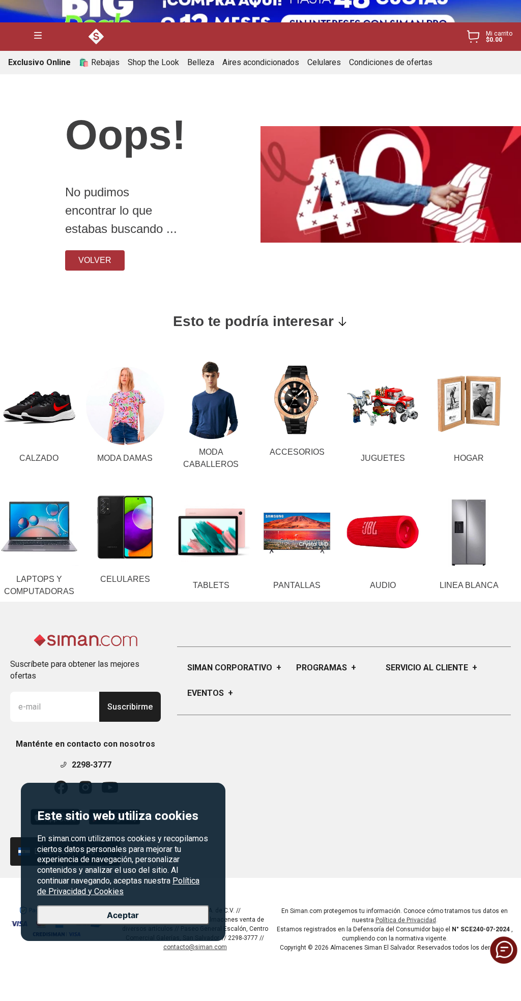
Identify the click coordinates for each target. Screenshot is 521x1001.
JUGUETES (383, 458)
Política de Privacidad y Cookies (118, 886)
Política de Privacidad (405, 920)
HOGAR (469, 458)
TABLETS (211, 585)
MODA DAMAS (125, 458)
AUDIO (383, 585)
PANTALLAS (297, 585)
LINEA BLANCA (469, 585)
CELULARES (125, 579)
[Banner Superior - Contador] (260, 11)
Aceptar (123, 915)
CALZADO (39, 458)
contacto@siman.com (195, 947)
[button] (38, 36)
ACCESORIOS (297, 452)
